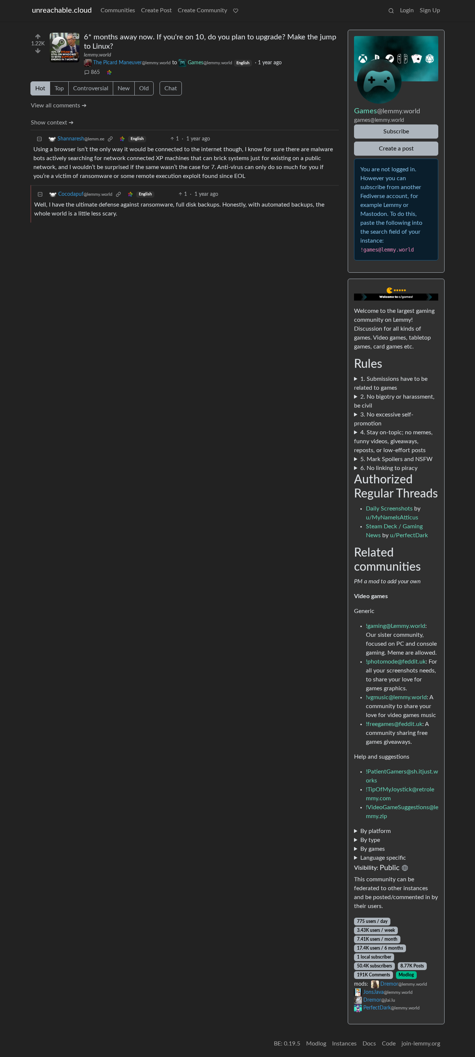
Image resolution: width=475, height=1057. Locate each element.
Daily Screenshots (389, 509)
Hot (40, 88)
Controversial (90, 88)
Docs (369, 1044)
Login (407, 10)
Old (144, 88)
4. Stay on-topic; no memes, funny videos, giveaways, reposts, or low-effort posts (393, 441)
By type (370, 840)
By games (372, 849)
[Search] (391, 10)
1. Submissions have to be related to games (391, 383)
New (124, 88)
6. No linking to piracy (388, 468)
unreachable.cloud (62, 10)
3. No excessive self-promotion (383, 419)
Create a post (396, 149)
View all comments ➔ (58, 105)
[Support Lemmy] (235, 10)
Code (389, 1044)
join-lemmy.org (421, 1044)
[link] (109, 72)
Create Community (202, 10)
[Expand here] (64, 47)
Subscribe (396, 131)
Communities (118, 10)
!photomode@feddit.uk (396, 662)
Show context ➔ (52, 123)
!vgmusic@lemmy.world (396, 697)
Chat (170, 88)
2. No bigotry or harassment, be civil (394, 401)
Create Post (156, 10)
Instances (344, 1044)
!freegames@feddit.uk (394, 724)
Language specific (383, 858)
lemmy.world (97, 55)
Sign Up (430, 10)
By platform (375, 831)
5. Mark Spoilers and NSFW (396, 459)
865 (95, 72)
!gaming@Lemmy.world (395, 626)
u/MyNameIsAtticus (392, 518)
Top (59, 88)
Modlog (406, 975)
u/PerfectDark (409, 535)
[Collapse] (39, 139)
